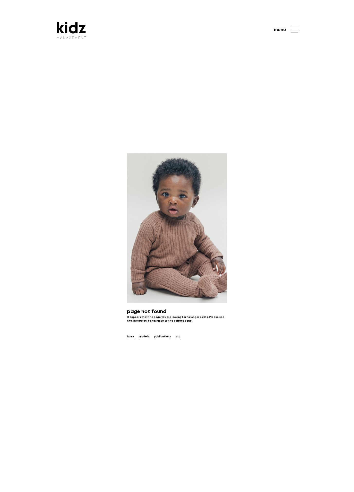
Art (178, 337)
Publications (162, 337)
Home (131, 337)
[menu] (286, 30)
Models (144, 337)
